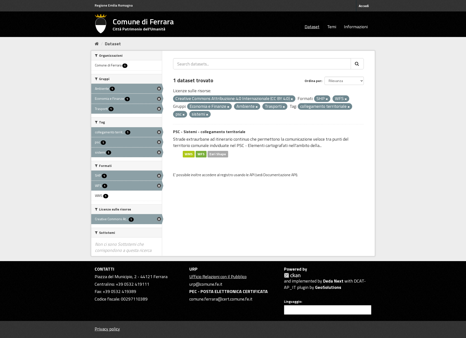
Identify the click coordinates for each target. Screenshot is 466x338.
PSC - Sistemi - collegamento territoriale (209, 132)
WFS (201, 154)
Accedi (364, 5)
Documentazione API (279, 175)
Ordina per (313, 80)
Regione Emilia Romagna (114, 5)
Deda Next (333, 281)
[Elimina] (292, 99)
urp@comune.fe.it (205, 284)
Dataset (312, 26)
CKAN (292, 275)
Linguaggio (292, 301)
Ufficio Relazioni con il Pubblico (218, 276)
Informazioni (356, 26)
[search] (357, 63)
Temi (331, 26)
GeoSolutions (328, 287)
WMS (189, 154)
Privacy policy (107, 329)
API (252, 175)
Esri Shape (217, 154)
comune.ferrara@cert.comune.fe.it (220, 299)
